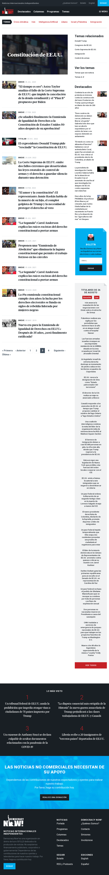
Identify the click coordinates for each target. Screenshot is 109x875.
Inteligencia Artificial (48, 22)
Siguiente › (59, 350)
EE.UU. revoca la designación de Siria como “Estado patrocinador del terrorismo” (90, 382)
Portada (60, 823)
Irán (33, 22)
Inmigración (96, 22)
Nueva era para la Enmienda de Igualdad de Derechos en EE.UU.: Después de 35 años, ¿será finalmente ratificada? (42, 330)
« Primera (7, 350)
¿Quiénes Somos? (70, 3)
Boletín (83, 3)
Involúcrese (87, 840)
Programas (53, 11)
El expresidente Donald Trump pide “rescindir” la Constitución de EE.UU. (42, 145)
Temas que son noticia (84, 73)
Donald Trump (81, 41)
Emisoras (85, 834)
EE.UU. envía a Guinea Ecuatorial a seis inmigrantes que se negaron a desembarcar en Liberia (91, 483)
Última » (6, 354)
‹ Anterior (20, 350)
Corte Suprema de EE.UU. (86, 49)
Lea (96, 297)
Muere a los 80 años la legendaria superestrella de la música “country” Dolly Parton (90, 650)
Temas (65, 11)
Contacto (85, 829)
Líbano (64, 22)
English (92, 3)
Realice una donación (55, 797)
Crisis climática (21, 22)
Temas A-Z (79, 77)
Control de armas (82, 58)
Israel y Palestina (79, 22)
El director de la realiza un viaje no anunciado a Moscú (90, 395)
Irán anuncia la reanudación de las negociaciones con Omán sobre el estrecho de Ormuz (91, 308)
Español (85, 864)
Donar (103, 3)
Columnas (38, 11)
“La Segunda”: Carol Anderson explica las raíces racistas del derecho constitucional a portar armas (42, 226)
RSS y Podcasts (65, 864)
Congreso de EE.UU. (83, 45)
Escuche (87, 297)
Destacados (24, 11)
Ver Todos (90, 665)
